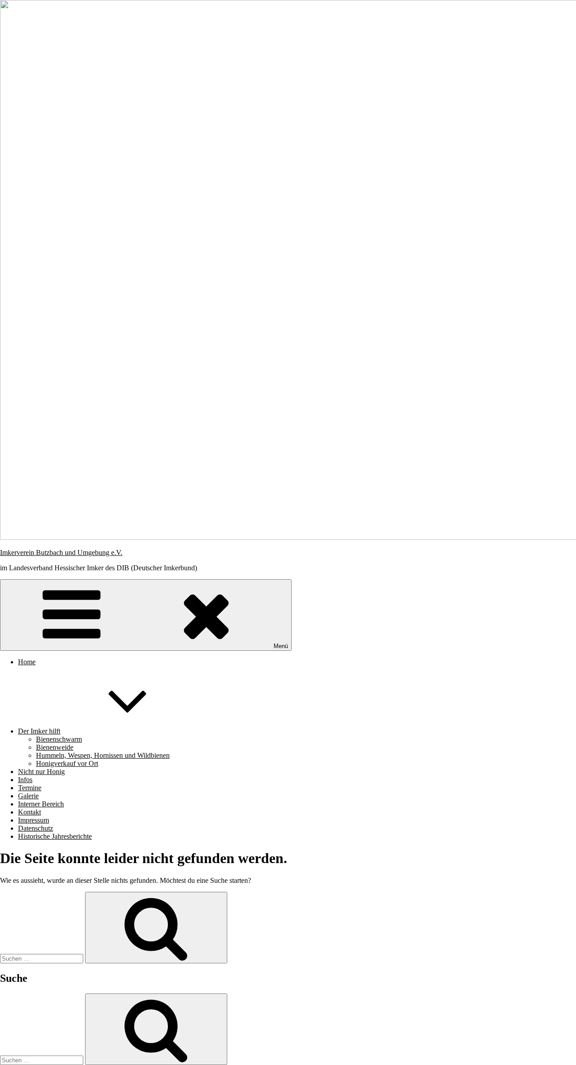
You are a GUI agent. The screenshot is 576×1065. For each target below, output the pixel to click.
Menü (281, 646)
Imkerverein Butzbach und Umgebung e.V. (61, 552)
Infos (25, 779)
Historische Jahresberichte (55, 836)
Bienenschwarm (59, 739)
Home (27, 662)
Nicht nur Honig (41, 771)
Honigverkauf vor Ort (67, 763)
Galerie (28, 796)
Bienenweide (54, 747)
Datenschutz (35, 828)
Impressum (33, 820)
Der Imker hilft (39, 731)
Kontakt (29, 812)
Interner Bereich (41, 804)
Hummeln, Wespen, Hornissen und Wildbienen (103, 755)
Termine (29, 788)
